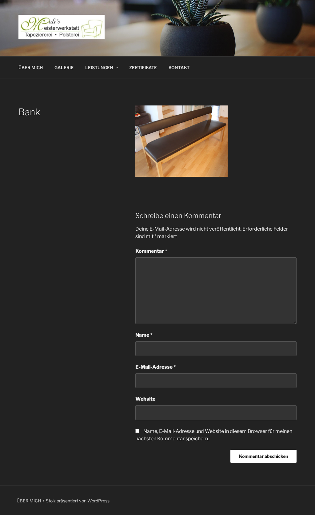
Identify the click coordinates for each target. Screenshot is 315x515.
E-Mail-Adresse (155, 367)
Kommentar (151, 251)
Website (145, 399)
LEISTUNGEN (99, 67)
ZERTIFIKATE (143, 67)
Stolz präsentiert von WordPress (78, 500)
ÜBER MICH (30, 67)
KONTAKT (179, 67)
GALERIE (64, 67)
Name (144, 335)
